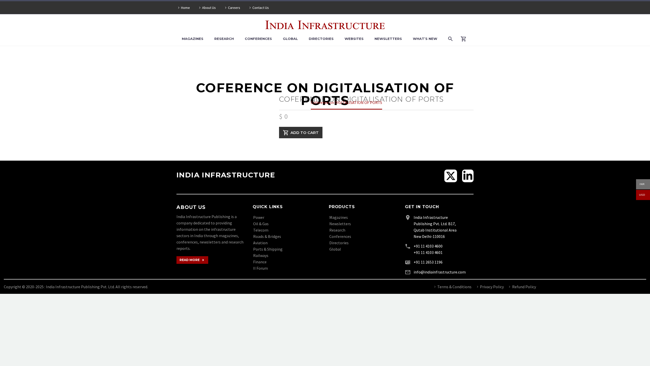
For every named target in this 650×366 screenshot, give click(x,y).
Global (290, 39)
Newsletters (388, 39)
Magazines (192, 39)
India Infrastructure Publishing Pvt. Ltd (80, 286)
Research (224, 39)
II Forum (260, 268)
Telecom (260, 230)
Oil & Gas (261, 223)
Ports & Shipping (268, 249)
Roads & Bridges (267, 236)
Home (185, 7)
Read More (192, 260)
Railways (260, 255)
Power (258, 217)
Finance (260, 261)
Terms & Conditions (454, 286)
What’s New (425, 39)
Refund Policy (524, 286)
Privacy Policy (492, 286)
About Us (209, 7)
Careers (234, 7)
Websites (354, 39)
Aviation (260, 242)
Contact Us (260, 7)
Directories (321, 39)
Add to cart (304, 132)
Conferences (258, 39)
